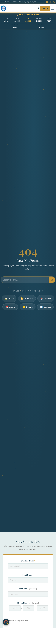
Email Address (28, 561)
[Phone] (54, 2)
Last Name (28, 589)
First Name (28, 575)
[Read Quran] (47, 2)
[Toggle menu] (52, 8)
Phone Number (28, 603)
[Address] (51, 2)
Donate (45, 8)
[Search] (38, 8)
